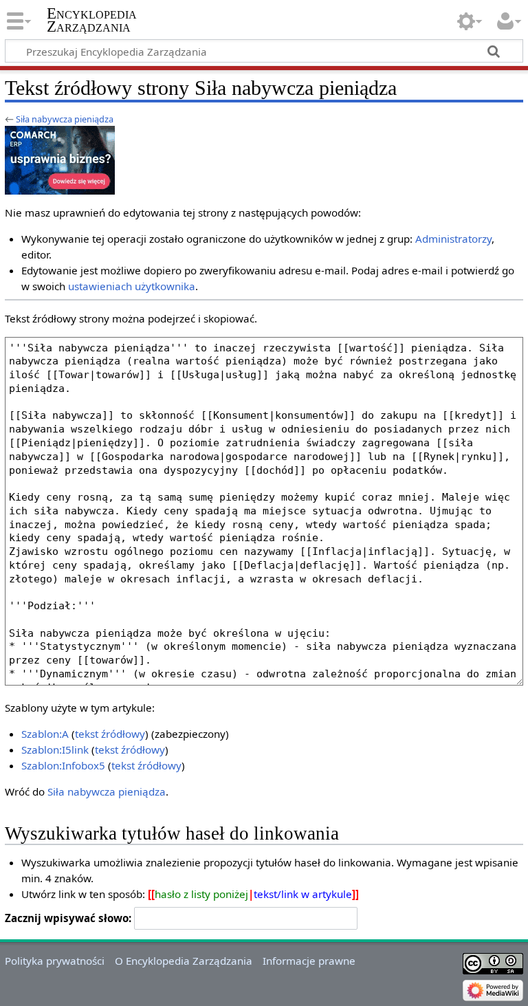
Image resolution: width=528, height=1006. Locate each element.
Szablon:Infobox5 (63, 765)
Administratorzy (453, 238)
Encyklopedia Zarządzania (92, 20)
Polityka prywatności (54, 960)
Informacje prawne (309, 960)
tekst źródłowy (110, 734)
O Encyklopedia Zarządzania (183, 960)
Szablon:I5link (55, 749)
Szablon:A (45, 734)
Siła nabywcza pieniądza (64, 119)
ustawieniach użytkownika (131, 286)
